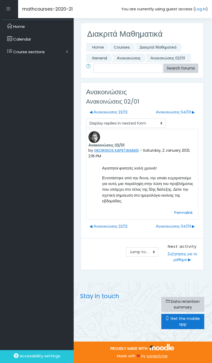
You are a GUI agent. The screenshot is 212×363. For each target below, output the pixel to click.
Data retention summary (185, 304)
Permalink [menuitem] (183, 212)
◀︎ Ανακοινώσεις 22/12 (108, 112)
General (99, 58)
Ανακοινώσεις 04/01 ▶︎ (175, 112)
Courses (122, 47)
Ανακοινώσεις (129, 58)
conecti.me (157, 356)
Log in (200, 9)
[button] (89, 68)
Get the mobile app (184, 321)
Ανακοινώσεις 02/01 (167, 58)
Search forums (181, 68)
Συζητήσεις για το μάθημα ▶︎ (183, 256)
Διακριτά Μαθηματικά (158, 47)
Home (98, 47)
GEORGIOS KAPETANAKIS (116, 150)
